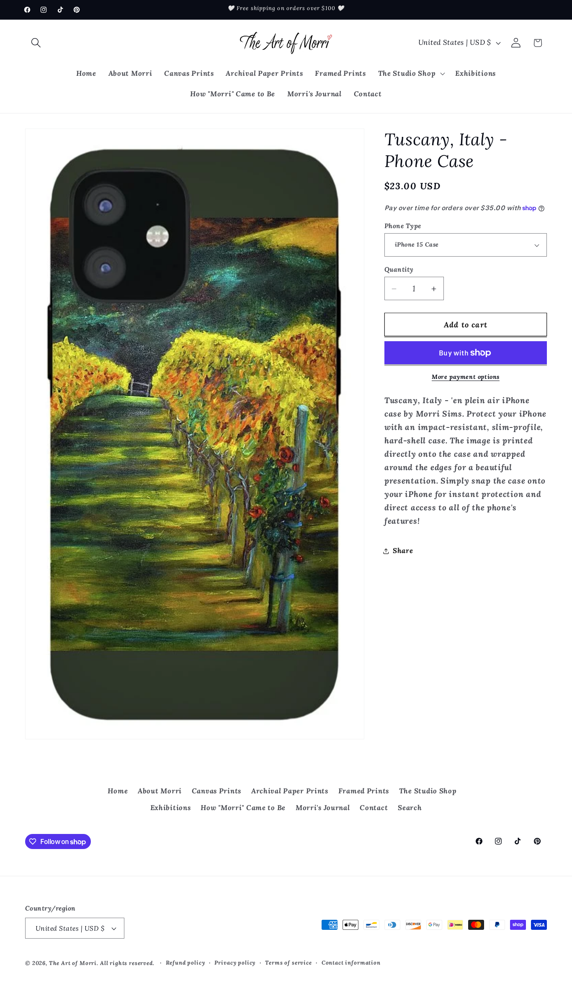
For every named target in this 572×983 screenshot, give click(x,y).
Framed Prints (363, 790)
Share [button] (403, 551)
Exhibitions (170, 807)
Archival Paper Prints (289, 790)
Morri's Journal (323, 807)
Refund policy (185, 962)
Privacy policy (234, 962)
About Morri (160, 790)
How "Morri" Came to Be (243, 807)
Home (118, 790)
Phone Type (402, 225)
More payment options (466, 377)
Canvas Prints (216, 790)
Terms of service (288, 962)
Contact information (351, 962)
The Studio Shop (428, 790)
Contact (374, 807)
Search (410, 807)
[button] (36, 43)
